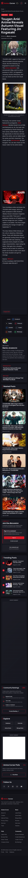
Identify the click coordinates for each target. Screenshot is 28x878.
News (11, 14)
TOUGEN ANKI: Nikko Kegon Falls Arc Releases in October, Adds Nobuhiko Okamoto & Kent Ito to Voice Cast (12, 427)
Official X (10, 259)
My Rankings (18, 842)
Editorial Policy (4, 818)
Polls (7, 852)
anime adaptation (10, 68)
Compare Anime (5, 842)
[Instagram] (12, 786)
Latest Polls (4, 834)
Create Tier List (19, 839)
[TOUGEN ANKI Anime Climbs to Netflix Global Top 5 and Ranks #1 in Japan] (14, 503)
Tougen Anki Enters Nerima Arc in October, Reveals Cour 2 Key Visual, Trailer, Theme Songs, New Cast (12, 491)
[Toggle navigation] (25, 3)
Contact (3, 815)
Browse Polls (4, 837)
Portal (2, 852)
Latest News (18, 813)
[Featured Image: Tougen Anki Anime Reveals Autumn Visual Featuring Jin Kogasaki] (14, 48)
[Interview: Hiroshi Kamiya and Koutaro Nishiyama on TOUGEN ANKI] (14, 460)
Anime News (4, 14)
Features (17, 825)
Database (8, 723)
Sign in (14, 537)
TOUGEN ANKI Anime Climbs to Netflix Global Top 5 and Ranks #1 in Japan (13, 512)
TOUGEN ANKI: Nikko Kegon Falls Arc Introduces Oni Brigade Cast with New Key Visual (13, 405)
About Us (3, 813)
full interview (15, 140)
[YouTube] (17, 786)
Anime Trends (4, 839)
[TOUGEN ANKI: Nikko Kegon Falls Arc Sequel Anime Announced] (14, 439)
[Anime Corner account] (21, 3)
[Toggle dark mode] (17, 3)
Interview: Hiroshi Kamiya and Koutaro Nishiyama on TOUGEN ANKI (13, 469)
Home (2, 9)
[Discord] (21, 786)
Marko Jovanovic (11, 36)
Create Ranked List (20, 837)
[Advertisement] (14, 748)
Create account (14, 541)
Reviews (17, 820)
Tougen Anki (6, 311)
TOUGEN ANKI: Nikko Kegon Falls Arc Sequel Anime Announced (12, 448)
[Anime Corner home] (8, 3)
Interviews (17, 823)
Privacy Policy (4, 820)
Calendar (20, 723)
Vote (24, 765)
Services (3, 823)
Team (2, 825)
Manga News (20, 728)
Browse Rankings (19, 834)
